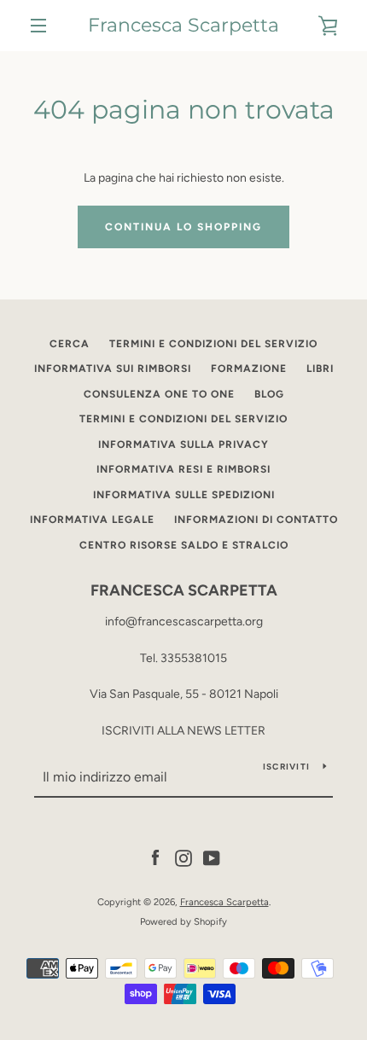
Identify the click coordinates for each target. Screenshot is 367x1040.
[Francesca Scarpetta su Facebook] (155, 858)
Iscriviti (286, 766)
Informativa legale (92, 520)
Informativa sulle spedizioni (184, 495)
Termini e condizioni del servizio (213, 344)
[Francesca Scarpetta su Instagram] (183, 858)
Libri (320, 369)
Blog (269, 394)
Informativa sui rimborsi (112, 369)
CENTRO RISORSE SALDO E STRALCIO (183, 545)
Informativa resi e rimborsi (183, 469)
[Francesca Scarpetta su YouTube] (211, 858)
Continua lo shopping (183, 227)
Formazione (249, 369)
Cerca (70, 344)
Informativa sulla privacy (183, 444)
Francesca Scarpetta (183, 26)
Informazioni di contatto (256, 520)
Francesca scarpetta (183, 590)
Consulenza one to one (159, 394)
